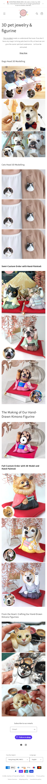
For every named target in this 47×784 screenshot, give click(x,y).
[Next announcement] (43, 3)
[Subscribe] (34, 729)
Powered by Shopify (19, 776)
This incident (8, 38)
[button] (4, 13)
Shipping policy (23, 779)
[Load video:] (23, 440)
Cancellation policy (35, 779)
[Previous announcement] (4, 3)
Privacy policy (40, 776)
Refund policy (30, 776)
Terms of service (12, 779)
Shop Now (23, 53)
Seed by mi (10, 776)
